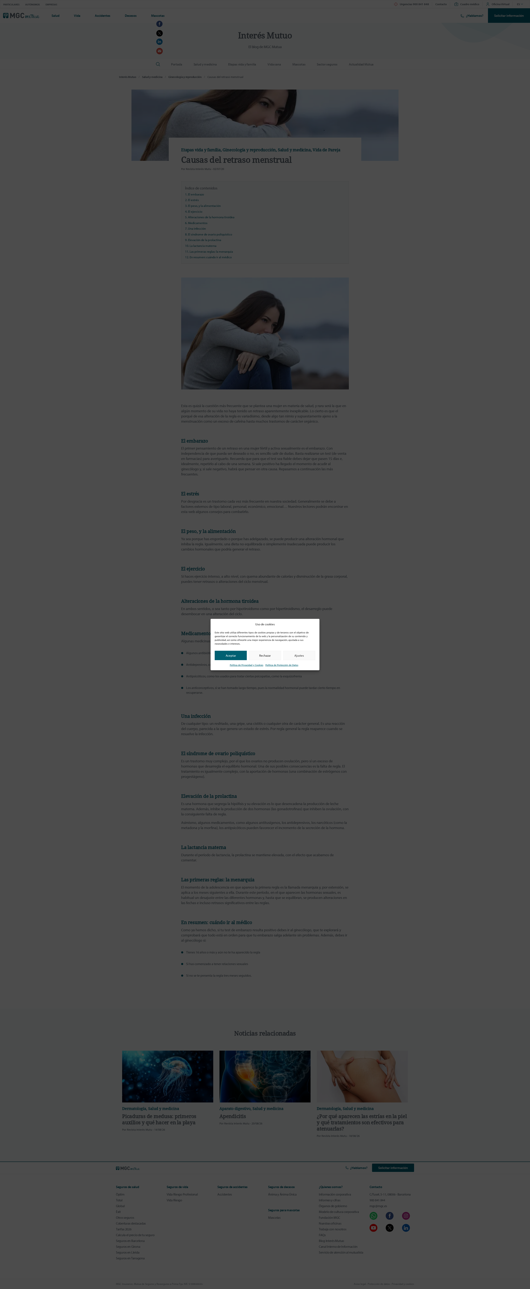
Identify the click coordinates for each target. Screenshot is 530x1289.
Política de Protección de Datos (281, 665)
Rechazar (265, 655)
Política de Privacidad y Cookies (246, 665)
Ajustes (299, 655)
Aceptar (231, 655)
